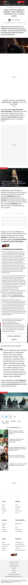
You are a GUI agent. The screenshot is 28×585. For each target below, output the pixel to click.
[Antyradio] (4, 1)
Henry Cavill (15, 109)
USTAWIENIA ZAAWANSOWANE (14, 336)
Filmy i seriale (14, 7)
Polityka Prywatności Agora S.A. (17, 296)
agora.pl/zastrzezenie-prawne (7, 582)
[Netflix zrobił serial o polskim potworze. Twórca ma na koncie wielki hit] (4, 434)
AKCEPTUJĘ (14, 339)
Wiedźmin (13, 421)
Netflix (19, 421)
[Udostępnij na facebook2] (2, 416)
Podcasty (18, 538)
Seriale (19, 7)
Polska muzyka (20, 520)
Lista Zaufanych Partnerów (8, 331)
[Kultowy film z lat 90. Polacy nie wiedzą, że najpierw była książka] (4, 458)
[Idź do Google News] (14, 416)
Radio (4, 538)
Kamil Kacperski (16, 20)
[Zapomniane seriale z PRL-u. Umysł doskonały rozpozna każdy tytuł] (4, 466)
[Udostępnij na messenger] (6, 416)
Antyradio (9, 7)
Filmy (3, 501)
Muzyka (4, 520)
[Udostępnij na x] (10, 416)
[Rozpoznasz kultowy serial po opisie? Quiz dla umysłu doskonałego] (4, 442)
